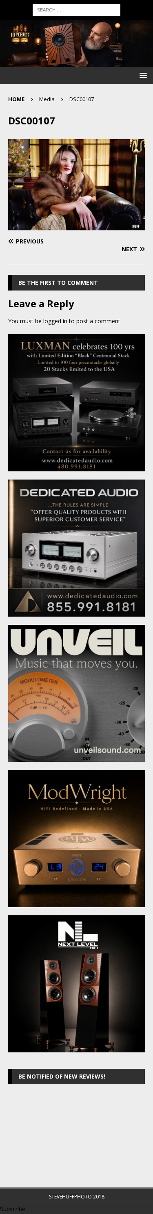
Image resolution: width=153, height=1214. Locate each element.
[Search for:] (76, 9)
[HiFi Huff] (76, 61)
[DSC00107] (76, 226)
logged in (55, 321)
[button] (142, 75)
